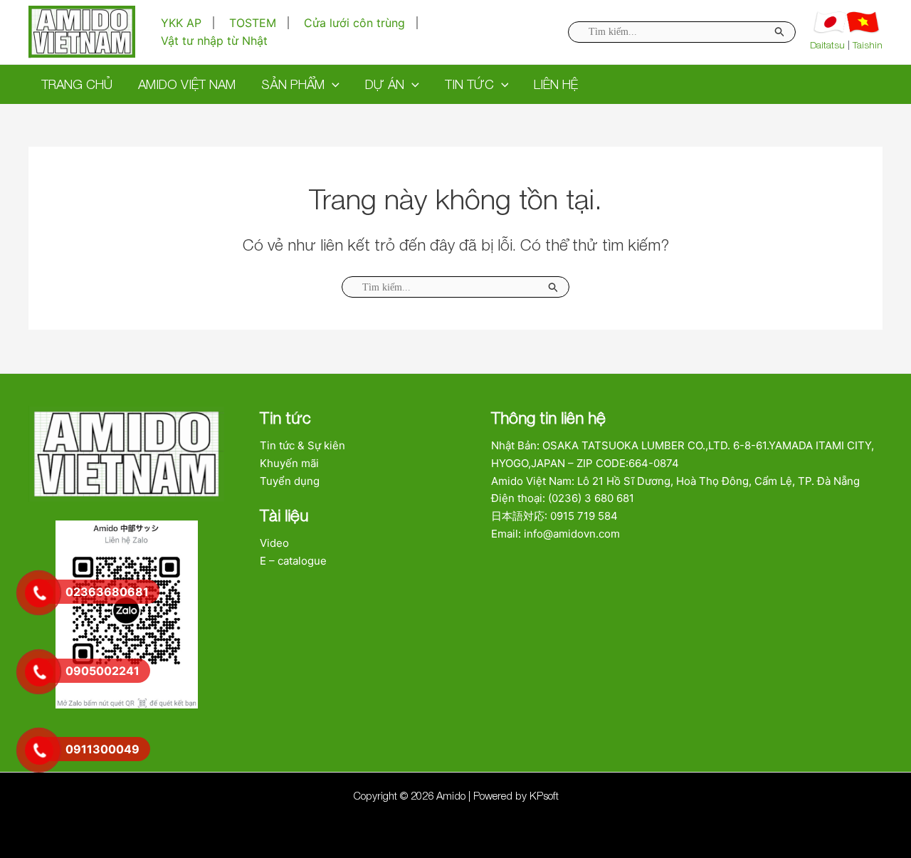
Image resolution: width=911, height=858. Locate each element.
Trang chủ (76, 84)
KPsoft (544, 795)
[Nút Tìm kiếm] (553, 287)
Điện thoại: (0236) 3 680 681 (562, 498)
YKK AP (181, 22)
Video (274, 543)
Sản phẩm (293, 84)
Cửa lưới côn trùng (354, 22)
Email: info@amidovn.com (555, 533)
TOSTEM (252, 22)
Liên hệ (556, 84)
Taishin (868, 45)
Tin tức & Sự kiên (302, 445)
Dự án (384, 84)
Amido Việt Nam (187, 84)
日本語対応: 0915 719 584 (554, 516)
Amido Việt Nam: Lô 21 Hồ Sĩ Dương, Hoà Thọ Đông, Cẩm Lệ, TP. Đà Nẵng (675, 481)
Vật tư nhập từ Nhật (214, 40)
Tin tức (469, 84)
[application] (332, 84)
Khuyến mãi (289, 463)
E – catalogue (293, 560)
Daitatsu (827, 45)
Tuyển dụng (290, 481)
